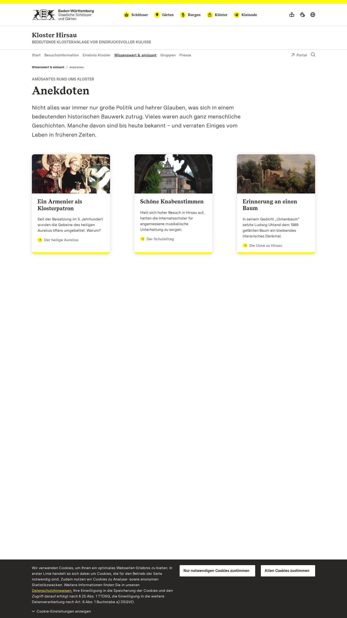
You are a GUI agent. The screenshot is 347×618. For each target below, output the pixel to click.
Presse (185, 55)
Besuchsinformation (61, 55)
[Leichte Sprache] (292, 14)
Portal (301, 55)
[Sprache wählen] (313, 14)
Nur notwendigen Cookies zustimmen (216, 570)
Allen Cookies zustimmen (287, 570)
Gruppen (168, 55)
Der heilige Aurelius (61, 240)
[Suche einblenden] (313, 54)
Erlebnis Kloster (96, 55)
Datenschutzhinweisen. (52, 590)
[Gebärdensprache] (302, 14)
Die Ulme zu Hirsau (265, 245)
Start (36, 55)
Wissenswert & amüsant (135, 55)
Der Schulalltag (160, 239)
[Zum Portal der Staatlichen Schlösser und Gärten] (63, 14)
